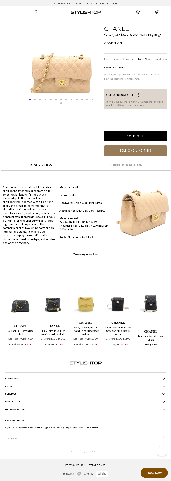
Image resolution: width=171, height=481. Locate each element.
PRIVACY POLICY (75, 465)
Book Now (154, 473)
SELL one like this (135, 150)
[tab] (41, 166)
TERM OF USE (97, 465)
